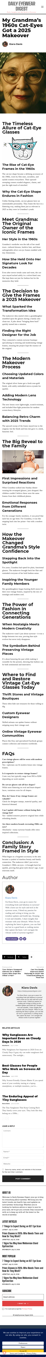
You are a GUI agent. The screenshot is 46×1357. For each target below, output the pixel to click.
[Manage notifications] (4, 1352)
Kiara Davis (15, 44)
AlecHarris (5, 1045)
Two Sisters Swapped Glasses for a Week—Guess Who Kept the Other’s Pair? (12, 972)
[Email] (21, 938)
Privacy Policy (27, 1309)
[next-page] (7, 1118)
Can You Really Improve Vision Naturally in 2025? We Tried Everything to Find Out (34, 973)
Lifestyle (6, 1239)
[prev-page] (3, 1118)
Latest (5, 1230)
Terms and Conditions (17, 1353)
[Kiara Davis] (5, 44)
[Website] (24, 938)
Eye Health (6, 1249)
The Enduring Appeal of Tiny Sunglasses (20, 1098)
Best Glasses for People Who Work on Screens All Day (21, 1069)
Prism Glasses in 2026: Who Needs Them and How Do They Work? (22, 1235)
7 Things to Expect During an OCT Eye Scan (21, 1226)
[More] (31, 957)
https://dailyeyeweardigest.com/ (29, 991)
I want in (21, 1303)
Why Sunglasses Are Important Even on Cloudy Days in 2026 (21, 1038)
